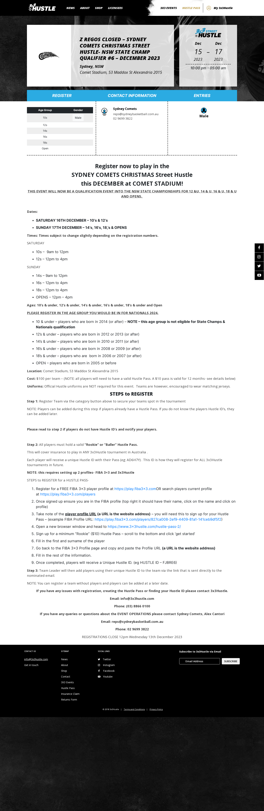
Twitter (107, 659)
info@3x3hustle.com (36, 659)
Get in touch (31, 665)
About (64, 665)
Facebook (109, 670)
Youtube (108, 676)
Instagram (109, 665)
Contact (65, 676)
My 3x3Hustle (223, 8)
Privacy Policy (156, 709)
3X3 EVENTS (168, 8)
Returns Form (69, 699)
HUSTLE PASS (191, 8)
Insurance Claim (70, 694)
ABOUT (85, 8)
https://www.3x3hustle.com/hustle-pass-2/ (144, 526)
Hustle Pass (68, 688)
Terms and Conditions (134, 709)
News (64, 659)
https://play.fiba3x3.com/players (67, 494)
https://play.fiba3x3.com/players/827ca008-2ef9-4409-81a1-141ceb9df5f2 (158, 519)
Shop (64, 670)
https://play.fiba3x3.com (135, 489)
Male (78, 117)
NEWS (70, 8)
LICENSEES (115, 8)
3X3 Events (67, 682)
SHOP (99, 8)
